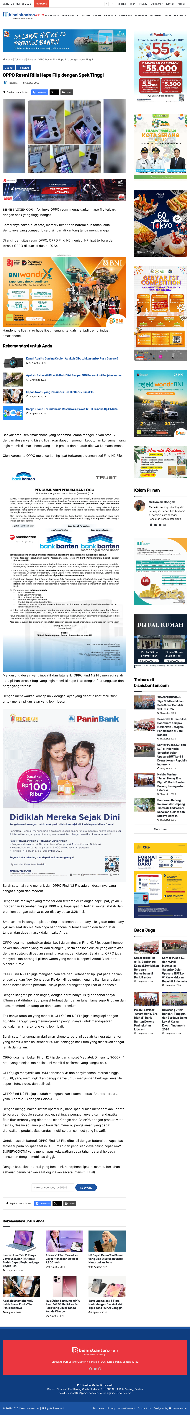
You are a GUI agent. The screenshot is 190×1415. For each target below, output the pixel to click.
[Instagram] (164, 525)
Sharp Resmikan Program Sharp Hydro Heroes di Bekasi (86, 3)
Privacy (143, 3)
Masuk (181, 3)
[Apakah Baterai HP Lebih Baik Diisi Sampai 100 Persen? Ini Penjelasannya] (13, 380)
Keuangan (68, 15)
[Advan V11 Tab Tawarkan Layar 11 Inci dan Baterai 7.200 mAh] (64, 1241)
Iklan (132, 3)
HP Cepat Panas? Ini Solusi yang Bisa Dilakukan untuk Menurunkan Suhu (106, 1259)
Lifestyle (110, 15)
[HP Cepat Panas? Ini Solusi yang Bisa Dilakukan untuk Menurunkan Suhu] (107, 1241)
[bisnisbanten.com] (23, 16)
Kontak (170, 3)
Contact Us (144, 1408)
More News (160, 829)
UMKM (167, 15)
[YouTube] (160, 525)
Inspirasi (141, 15)
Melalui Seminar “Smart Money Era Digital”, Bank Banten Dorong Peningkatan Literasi (171, 782)
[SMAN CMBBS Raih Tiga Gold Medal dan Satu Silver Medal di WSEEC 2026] (144, 702)
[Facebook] (151, 525)
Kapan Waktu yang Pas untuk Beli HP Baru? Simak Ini (60, 392)
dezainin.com (179, 1408)
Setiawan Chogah (162, 502)
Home (9, 59)
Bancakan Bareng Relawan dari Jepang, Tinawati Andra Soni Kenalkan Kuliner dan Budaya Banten (171, 808)
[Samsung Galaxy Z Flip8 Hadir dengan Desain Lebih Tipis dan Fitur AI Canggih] (107, 1286)
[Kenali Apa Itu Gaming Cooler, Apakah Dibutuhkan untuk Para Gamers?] (13, 363)
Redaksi (121, 3)
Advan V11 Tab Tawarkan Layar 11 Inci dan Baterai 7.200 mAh (62, 1259)
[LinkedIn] (155, 525)
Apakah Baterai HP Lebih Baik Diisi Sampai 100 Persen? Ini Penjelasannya (74, 375)
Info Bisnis (52, 15)
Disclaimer (157, 3)
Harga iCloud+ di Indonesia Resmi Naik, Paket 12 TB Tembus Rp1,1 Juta (72, 409)
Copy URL (86, 1187)
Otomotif (83, 15)
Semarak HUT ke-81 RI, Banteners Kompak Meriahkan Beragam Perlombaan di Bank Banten (172, 727)
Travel (97, 15)
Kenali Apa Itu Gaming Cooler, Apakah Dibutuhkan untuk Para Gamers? (72, 358)
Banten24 (179, 15)
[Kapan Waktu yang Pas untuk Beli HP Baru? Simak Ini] (13, 396)
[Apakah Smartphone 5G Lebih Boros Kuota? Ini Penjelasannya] (21, 1286)
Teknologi (125, 15)
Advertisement (126, 1408)
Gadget (31, 59)
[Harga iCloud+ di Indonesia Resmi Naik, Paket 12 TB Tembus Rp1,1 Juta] (13, 413)
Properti (155, 15)
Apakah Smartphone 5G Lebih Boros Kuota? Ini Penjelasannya (18, 1304)
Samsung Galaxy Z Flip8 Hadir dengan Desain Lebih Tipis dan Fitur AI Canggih (106, 1304)
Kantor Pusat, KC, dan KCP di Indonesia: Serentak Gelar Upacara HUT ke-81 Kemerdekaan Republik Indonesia (174, 969)
